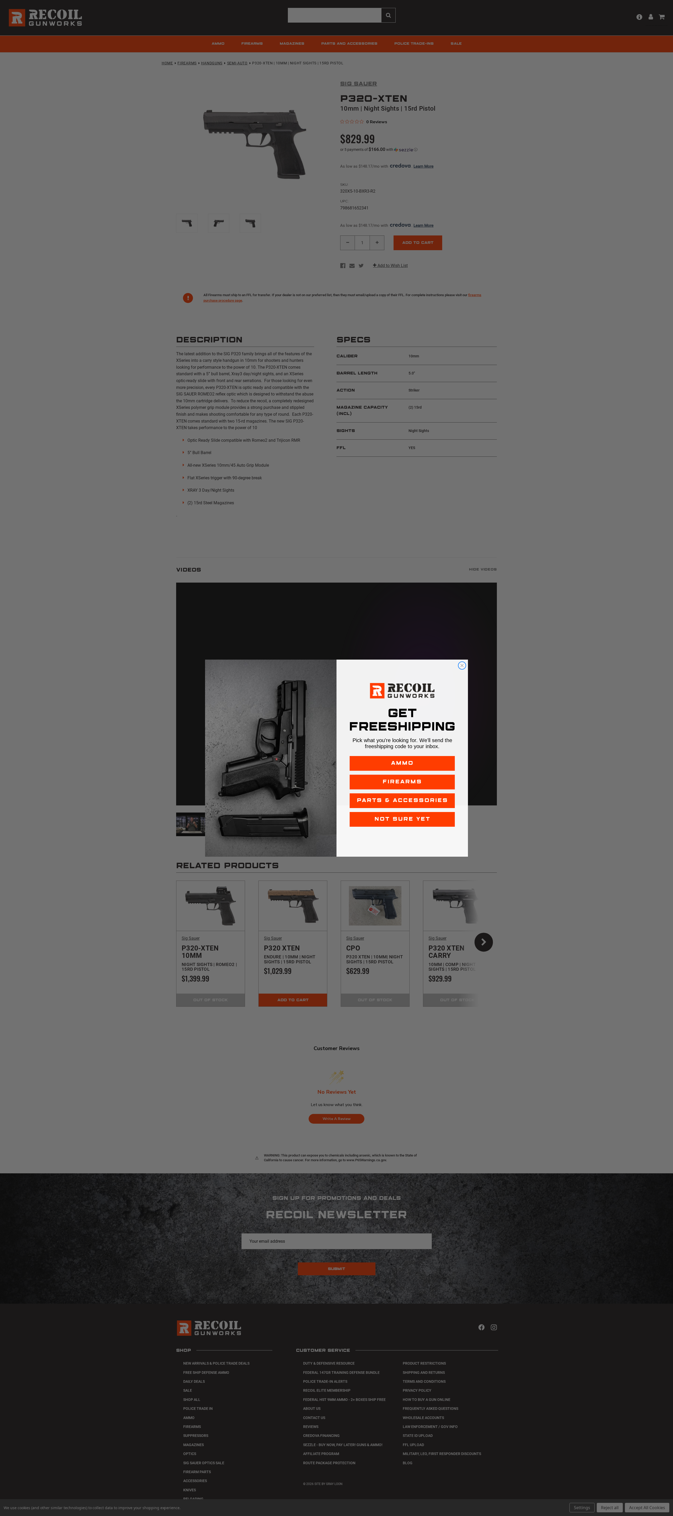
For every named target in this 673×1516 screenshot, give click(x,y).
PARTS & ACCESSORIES (402, 800)
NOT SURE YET (402, 819)
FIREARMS (402, 781)
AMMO (402, 763)
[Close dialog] (462, 665)
